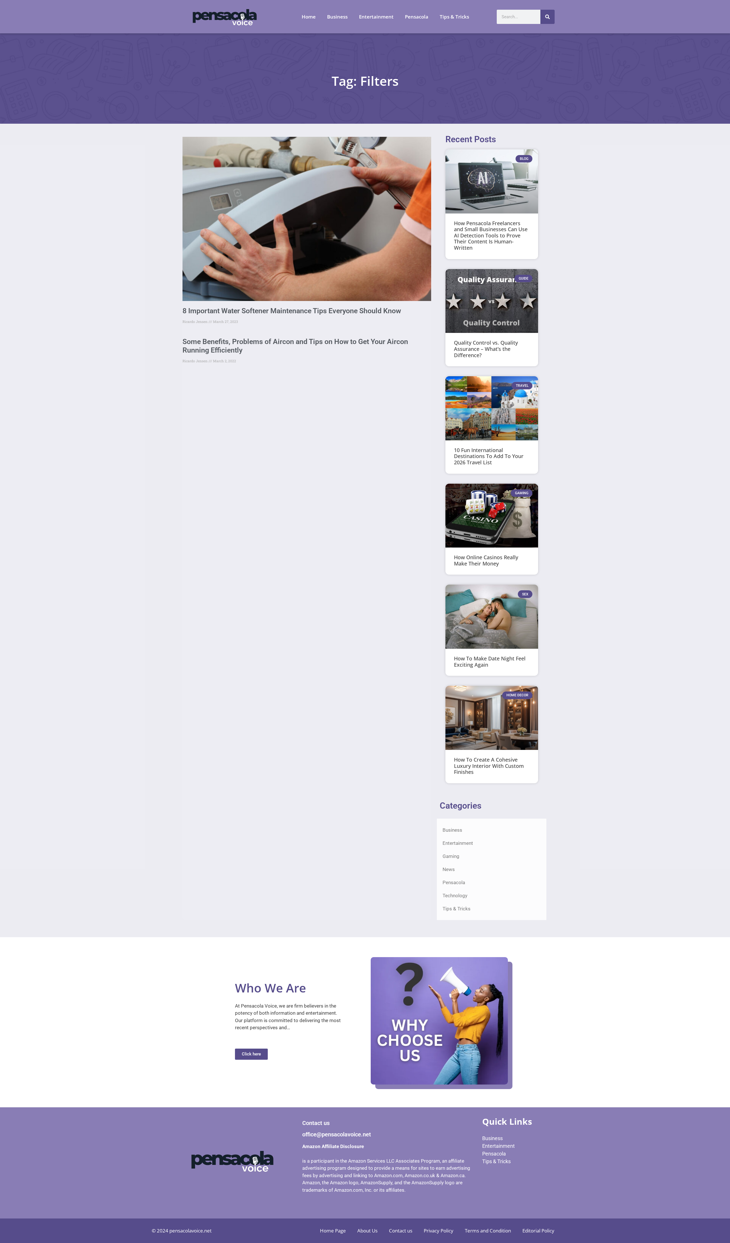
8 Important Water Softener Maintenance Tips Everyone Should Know (291, 311)
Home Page (333, 1230)
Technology (455, 895)
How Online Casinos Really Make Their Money (486, 560)
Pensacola (416, 16)
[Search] (547, 17)
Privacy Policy (438, 1230)
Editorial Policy (538, 1230)
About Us (367, 1230)
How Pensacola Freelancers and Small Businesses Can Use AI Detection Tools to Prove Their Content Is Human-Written (491, 235)
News (449, 869)
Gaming (451, 856)
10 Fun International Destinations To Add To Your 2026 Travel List (489, 456)
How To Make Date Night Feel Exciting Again (490, 661)
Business (337, 16)
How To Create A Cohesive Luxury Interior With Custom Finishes (489, 765)
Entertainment (376, 16)
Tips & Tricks (454, 16)
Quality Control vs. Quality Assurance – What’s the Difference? (486, 348)
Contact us (400, 1230)
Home (309, 16)
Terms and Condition (488, 1230)
